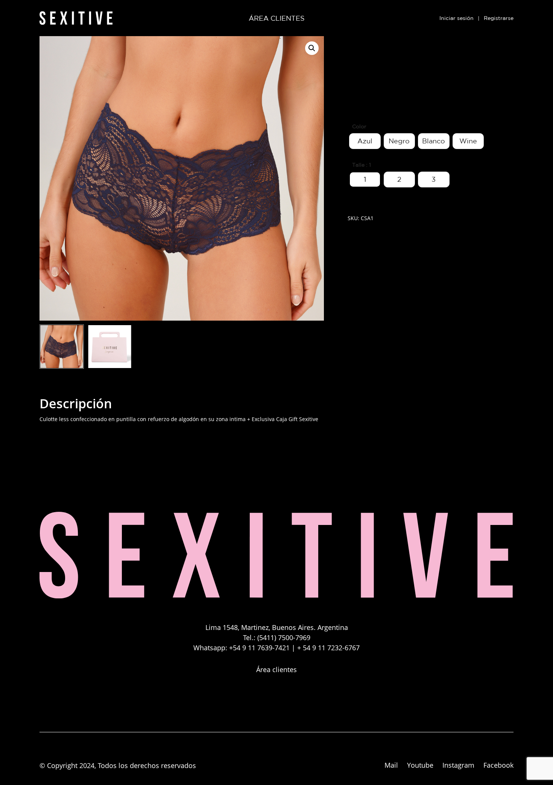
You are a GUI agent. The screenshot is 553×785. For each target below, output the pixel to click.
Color (359, 126)
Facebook (498, 765)
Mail (391, 765)
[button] (312, 48)
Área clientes (276, 669)
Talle (358, 165)
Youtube (420, 765)
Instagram (458, 765)
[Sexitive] (277, 598)
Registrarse (499, 18)
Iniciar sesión (456, 18)
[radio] (365, 141)
